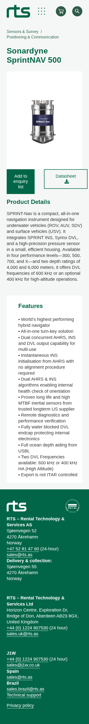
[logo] (18, 11)
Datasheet (66, 176)
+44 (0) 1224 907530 (27, 627)
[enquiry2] (61, 11)
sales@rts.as (19, 554)
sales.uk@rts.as (22, 633)
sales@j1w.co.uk (23, 665)
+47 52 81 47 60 (23, 548)
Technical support (24, 695)
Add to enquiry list (20, 181)
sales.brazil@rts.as (25, 689)
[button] (42, 11)
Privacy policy (20, 705)
